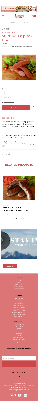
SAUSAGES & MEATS (19, 309)
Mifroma (19, 341)
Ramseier (19, 333)
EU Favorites (19, 303)
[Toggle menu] (3, 16)
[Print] (9, 154)
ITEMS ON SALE (19, 316)
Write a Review (27, 46)
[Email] (6, 154)
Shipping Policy (19, 286)
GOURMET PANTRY (19, 307)
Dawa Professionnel (19, 337)
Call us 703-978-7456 (18, 384)
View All (19, 343)
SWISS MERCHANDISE (19, 312)
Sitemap (19, 290)
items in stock (6, 97)
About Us (19, 280)
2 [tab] (16, 218)
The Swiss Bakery (19, 324)
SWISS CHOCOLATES (19, 311)
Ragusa (19, 328)
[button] (19, 9)
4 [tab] (21, 218)
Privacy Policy (19, 284)
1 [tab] (14, 218)
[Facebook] (3, 154)
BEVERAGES (19, 298)
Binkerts (19, 332)
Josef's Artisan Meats (19, 339)
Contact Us (19, 282)
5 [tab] (23, 218)
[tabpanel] (19, 194)
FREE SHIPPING (19, 305)
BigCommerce (22, 390)
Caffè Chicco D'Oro (19, 330)
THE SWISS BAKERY (19, 314)
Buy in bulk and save (8, 102)
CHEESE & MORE (19, 300)
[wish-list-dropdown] (33, 106)
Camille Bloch (19, 326)
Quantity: (5, 89)
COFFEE (19, 301)
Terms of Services (19, 288)
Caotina (19, 335)
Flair (28, 389)
